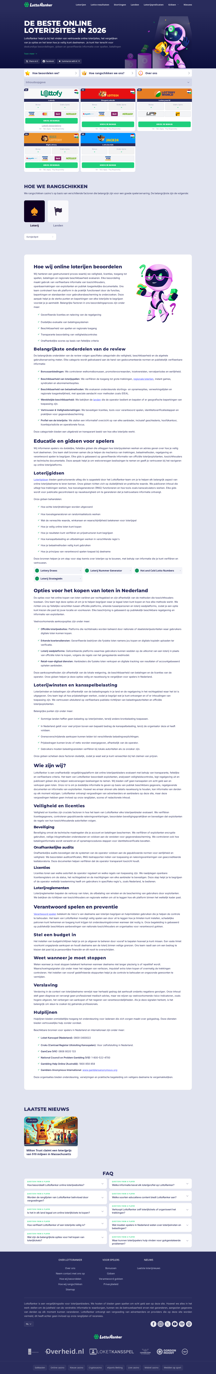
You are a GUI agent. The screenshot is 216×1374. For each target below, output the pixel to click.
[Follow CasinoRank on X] (168, 1324)
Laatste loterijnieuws (148, 1268)
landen (97, 399)
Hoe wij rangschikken (70, 1284)
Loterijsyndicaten (154, 4)
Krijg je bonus (51, 121)
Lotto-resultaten (100, 4)
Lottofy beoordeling (51, 125)
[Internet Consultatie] (64, 1352)
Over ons (70, 1268)
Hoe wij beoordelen (70, 1278)
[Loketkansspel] (112, 1352)
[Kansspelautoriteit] (33, 1352)
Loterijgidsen (41, 479)
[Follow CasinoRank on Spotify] (182, 1324)
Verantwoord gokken (111, 1278)
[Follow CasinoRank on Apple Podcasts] (189, 1324)
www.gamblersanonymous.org (99, 1070)
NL (27, 1323)
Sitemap (70, 1289)
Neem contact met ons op (70, 1273)
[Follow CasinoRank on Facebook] (153, 1324)
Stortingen (120, 4)
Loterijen (81, 4)
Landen (135, 4)
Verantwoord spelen (45, 913)
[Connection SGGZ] (145, 1352)
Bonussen (110, 1268)
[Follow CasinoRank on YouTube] (175, 1324)
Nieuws (188, 4)
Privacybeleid (111, 1284)
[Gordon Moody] (166, 1352)
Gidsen (172, 4)
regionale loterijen (143, 378)
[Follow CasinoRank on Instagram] (161, 1324)
